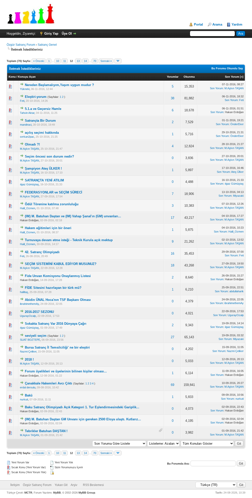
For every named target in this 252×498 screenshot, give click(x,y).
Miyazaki (238, 195)
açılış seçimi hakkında (42, 132)
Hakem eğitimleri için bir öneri (48, 228)
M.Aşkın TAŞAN (234, 88)
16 (172, 253)
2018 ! (29, 359)
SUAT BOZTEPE (30, 339)
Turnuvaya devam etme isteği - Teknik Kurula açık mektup (69, 240)
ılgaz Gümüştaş (29, 184)
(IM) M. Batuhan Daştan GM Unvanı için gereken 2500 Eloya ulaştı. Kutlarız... (83, 419)
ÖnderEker (237, 124)
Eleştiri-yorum (36, 97)
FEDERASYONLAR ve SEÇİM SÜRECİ (53, 192)
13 (78, 60)
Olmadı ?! (32, 144)
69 (172, 385)
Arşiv (74, 485)
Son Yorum (232, 76)
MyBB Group (87, 492)
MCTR (28, 492)
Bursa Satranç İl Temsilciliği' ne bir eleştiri (57, 347)
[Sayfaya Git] (118, 61)
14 (85, 60)
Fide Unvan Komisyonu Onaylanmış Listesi (58, 276)
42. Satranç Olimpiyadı (42, 252)
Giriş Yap (51, 33)
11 (64, 60)
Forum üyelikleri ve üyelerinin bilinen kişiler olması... (66, 371)
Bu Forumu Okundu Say (227, 68)
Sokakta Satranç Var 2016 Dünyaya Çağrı (55, 323)
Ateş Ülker (237, 171)
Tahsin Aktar (27, 112)
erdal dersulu (27, 387)
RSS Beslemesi (93, 485)
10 (57, 60)
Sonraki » (106, 60)
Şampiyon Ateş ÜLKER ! (43, 168)
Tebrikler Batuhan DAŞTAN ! (46, 431)
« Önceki (38, 60)
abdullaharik (236, 291)
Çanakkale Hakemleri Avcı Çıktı (48, 383)
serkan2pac (27, 136)
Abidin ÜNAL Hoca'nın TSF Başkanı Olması (58, 300)
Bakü (28, 395)
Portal (198, 24)
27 (172, 337)
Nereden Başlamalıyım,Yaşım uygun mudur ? (59, 85)
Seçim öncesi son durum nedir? (49, 156)
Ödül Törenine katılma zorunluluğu (52, 204)
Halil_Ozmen (27, 208)
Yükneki (25, 89)
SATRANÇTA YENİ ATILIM (44, 180)
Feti (22, 100)
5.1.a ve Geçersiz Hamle (43, 109)
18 (172, 265)
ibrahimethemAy (29, 303)
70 (94, 60)
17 (172, 218)
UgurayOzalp (28, 315)
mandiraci (26, 124)
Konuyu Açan (27, 76)
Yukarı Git (61, 485)
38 (172, 98)
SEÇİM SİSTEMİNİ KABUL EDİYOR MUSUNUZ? (60, 264)
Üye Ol (67, 33)
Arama (217, 24)
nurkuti (24, 399)
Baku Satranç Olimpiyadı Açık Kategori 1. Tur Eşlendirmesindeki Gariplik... (82, 407)
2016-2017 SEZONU (39, 312)
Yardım (237, 24)
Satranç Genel (47, 44)
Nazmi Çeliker (28, 351)
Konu (12, 76)
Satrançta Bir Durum (40, 120)
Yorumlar (172, 76)
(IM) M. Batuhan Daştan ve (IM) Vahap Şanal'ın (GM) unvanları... (73, 216)
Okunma (189, 76)
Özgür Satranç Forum (21, 44)
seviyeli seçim (36, 335)
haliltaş (24, 292)
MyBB (57, 492)
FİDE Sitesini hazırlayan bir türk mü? (53, 288)
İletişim (15, 485)
